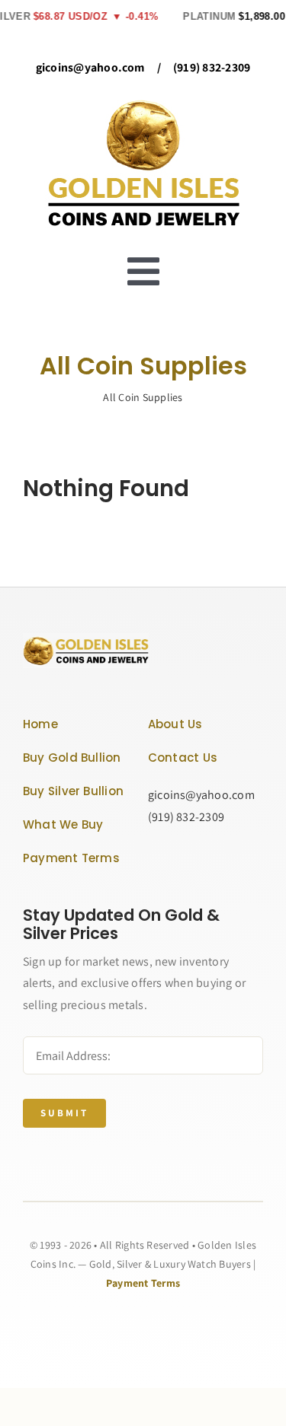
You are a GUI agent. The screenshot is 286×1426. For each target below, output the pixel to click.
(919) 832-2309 (211, 67)
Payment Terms (143, 1283)
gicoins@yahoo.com (90, 67)
